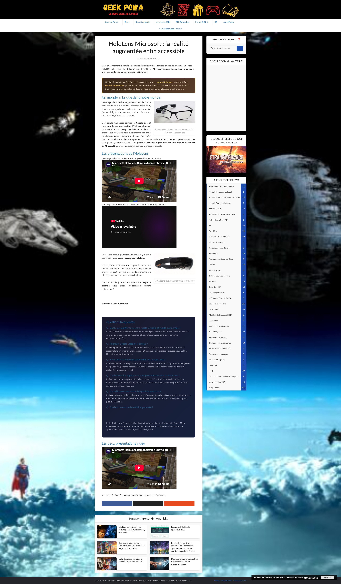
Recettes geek (142, 22)
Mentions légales (239, 580)
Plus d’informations (311, 577)
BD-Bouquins (182, 22)
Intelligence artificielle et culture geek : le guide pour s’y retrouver (132, 530)
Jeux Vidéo (228, 22)
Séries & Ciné (201, 22)
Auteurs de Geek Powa (223, 580)
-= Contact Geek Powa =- (170, 28)
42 (215, 22)
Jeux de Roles (111, 22)
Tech (127, 22)
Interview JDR (163, 22)
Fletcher (156, 58)
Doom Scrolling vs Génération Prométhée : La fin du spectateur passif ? (184, 561)
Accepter (327, 577)
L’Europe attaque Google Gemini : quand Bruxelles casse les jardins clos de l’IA (132, 546)
